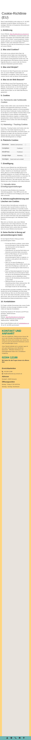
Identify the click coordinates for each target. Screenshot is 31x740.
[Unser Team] (7, 738)
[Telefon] (15, 738)
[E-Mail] (20, 738)
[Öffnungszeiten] (11, 738)
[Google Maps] (24, 738)
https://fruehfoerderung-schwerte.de (19, 34)
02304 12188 (10, 357)
